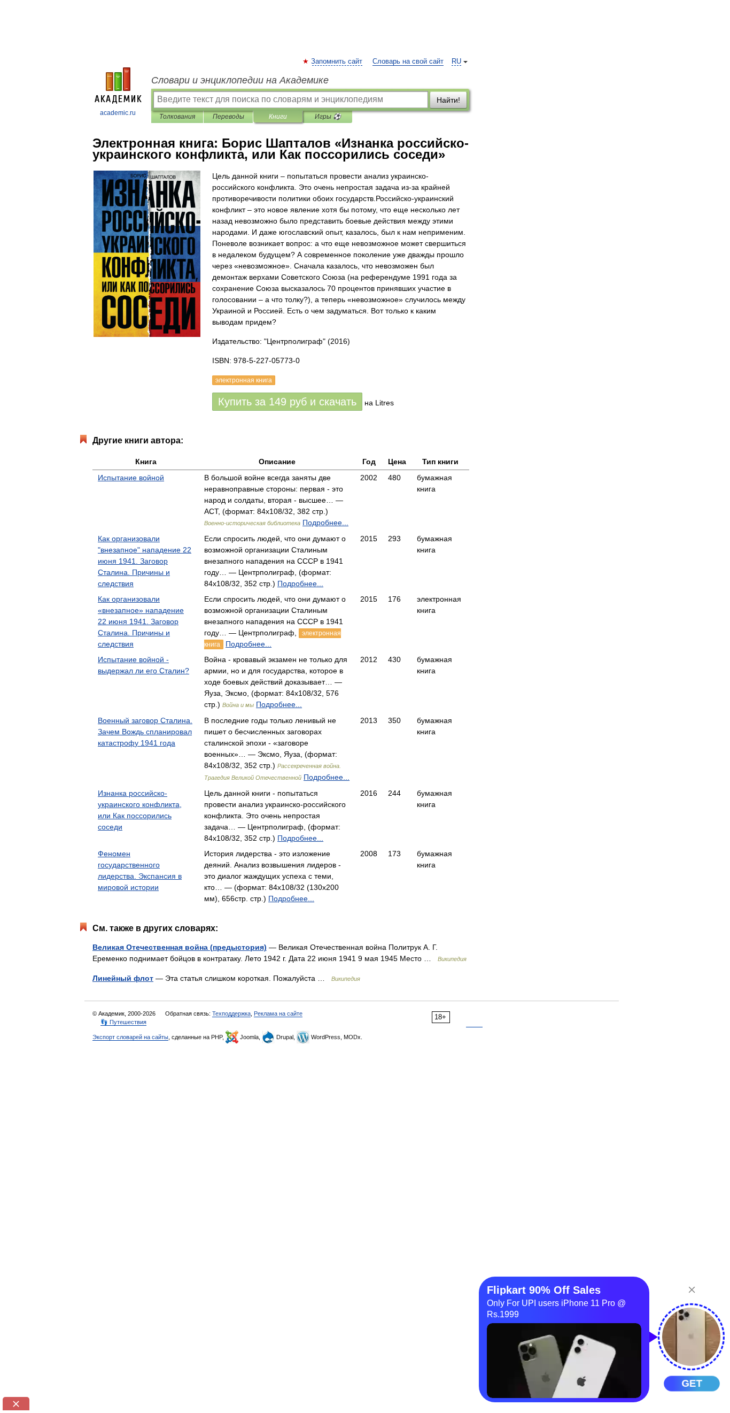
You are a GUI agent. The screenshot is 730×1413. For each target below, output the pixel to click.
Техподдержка (231, 1013)
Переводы (228, 116)
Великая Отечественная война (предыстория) (179, 947)
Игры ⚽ (328, 116)
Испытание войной (131, 477)
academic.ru (118, 113)
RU (456, 61)
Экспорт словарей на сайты (130, 1037)
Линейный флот (122, 978)
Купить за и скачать (287, 402)
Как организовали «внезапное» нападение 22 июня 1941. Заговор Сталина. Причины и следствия (141, 621)
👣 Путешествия (123, 1022)
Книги (278, 116)
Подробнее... (325, 522)
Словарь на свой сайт (408, 61)
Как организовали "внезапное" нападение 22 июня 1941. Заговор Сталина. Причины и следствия (144, 561)
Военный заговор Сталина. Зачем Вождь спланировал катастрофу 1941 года (145, 731)
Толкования (177, 116)
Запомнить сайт (337, 61)
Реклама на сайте (278, 1013)
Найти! (448, 100)
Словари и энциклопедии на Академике (240, 80)
